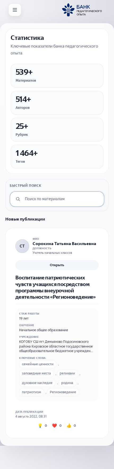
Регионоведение (63, 392)
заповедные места (36, 373)
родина (67, 383)
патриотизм (31, 392)
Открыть (57, 265)
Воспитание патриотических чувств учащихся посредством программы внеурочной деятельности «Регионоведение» (55, 287)
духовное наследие (37, 383)
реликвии (67, 373)
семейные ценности (38, 364)
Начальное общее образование (43, 330)
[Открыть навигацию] (14, 9)
